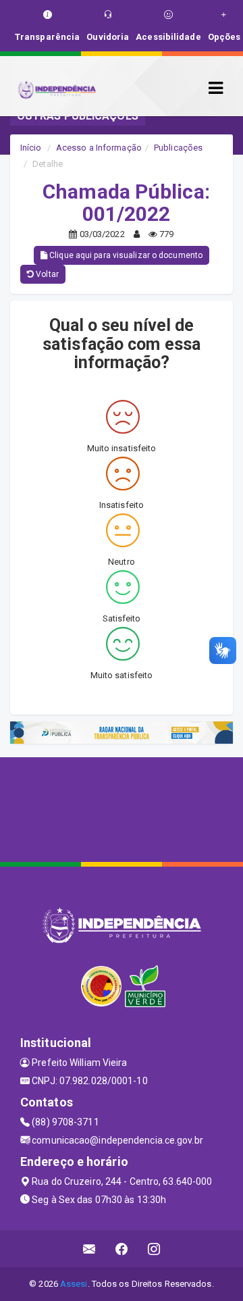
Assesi (74, 1284)
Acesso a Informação (99, 148)
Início (31, 148)
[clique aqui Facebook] (122, 1248)
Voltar (46, 274)
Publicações (178, 148)
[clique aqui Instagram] (154, 1248)
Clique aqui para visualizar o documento (124, 255)
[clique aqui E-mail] (89, 1248)
